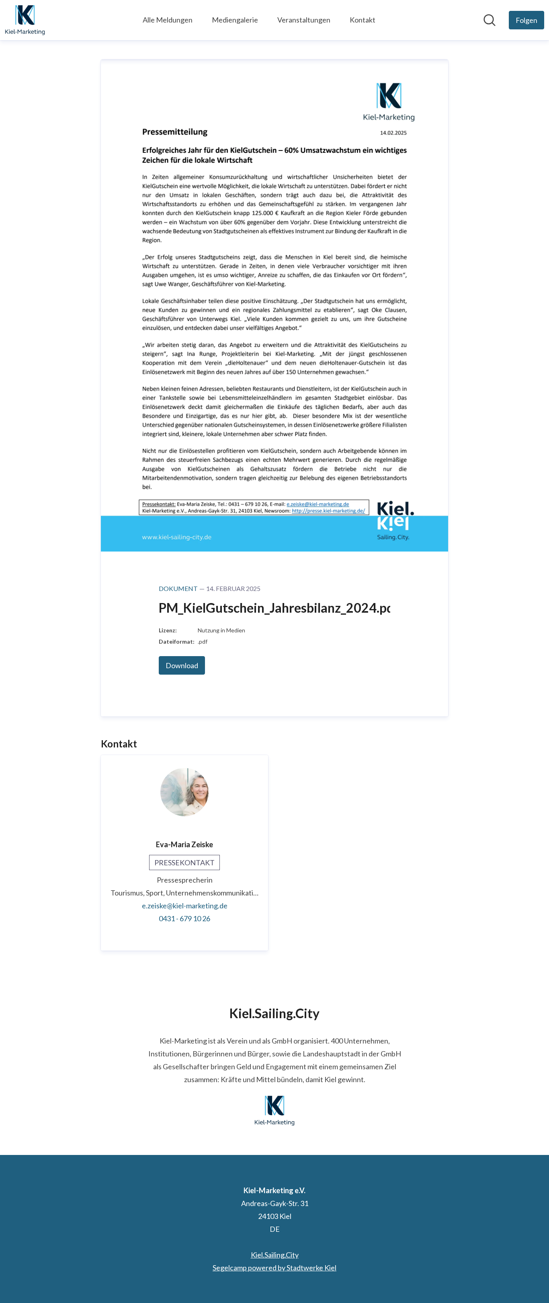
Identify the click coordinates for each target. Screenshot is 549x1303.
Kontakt (362, 19)
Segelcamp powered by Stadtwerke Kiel (274, 1267)
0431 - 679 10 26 (184, 918)
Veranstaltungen (303, 19)
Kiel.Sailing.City (275, 1254)
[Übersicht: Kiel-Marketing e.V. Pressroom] (25, 20)
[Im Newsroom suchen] (489, 20)
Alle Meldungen (168, 19)
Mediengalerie (235, 19)
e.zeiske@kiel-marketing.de (184, 905)
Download (182, 665)
